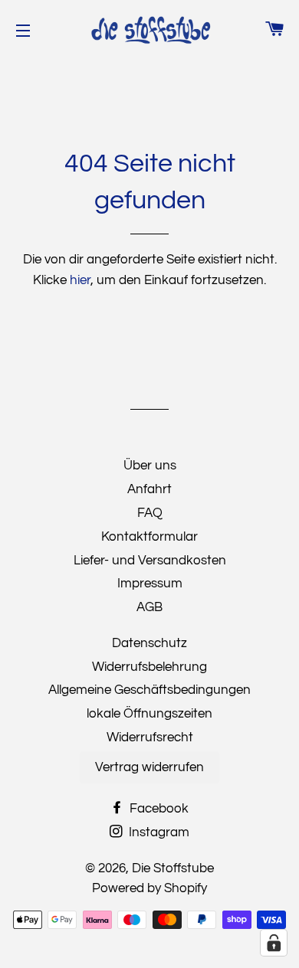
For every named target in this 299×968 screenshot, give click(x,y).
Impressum (149, 583)
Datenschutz (149, 643)
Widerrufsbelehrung (149, 667)
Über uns (149, 466)
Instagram (157, 832)
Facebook (158, 809)
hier (80, 280)
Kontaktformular (149, 537)
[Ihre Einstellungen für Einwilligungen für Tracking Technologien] (274, 943)
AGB (149, 607)
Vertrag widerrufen (149, 767)
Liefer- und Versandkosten (150, 560)
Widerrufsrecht (150, 737)
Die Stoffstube (173, 868)
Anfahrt (149, 489)
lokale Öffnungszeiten (149, 714)
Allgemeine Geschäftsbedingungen (149, 690)
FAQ (150, 513)
